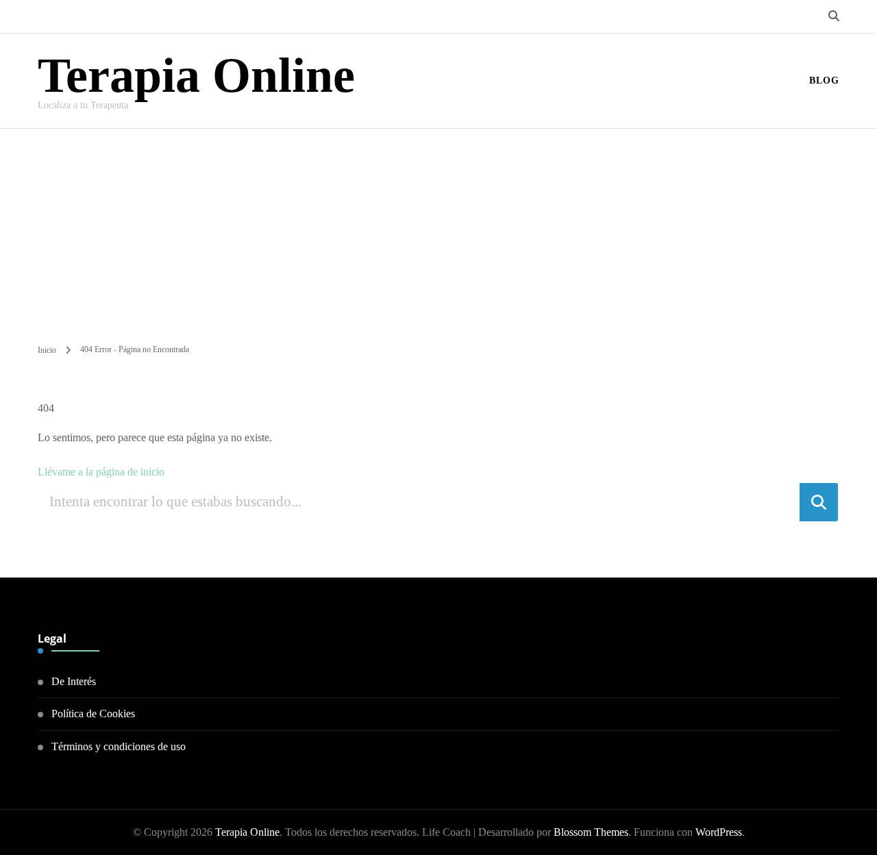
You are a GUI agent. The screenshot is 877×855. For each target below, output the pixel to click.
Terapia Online (196, 75)
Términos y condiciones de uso (118, 746)
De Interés (73, 681)
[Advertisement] (438, 231)
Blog (824, 80)
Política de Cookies (93, 713)
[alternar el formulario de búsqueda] (833, 16)
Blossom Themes (591, 832)
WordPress (718, 832)
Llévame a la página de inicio (101, 472)
